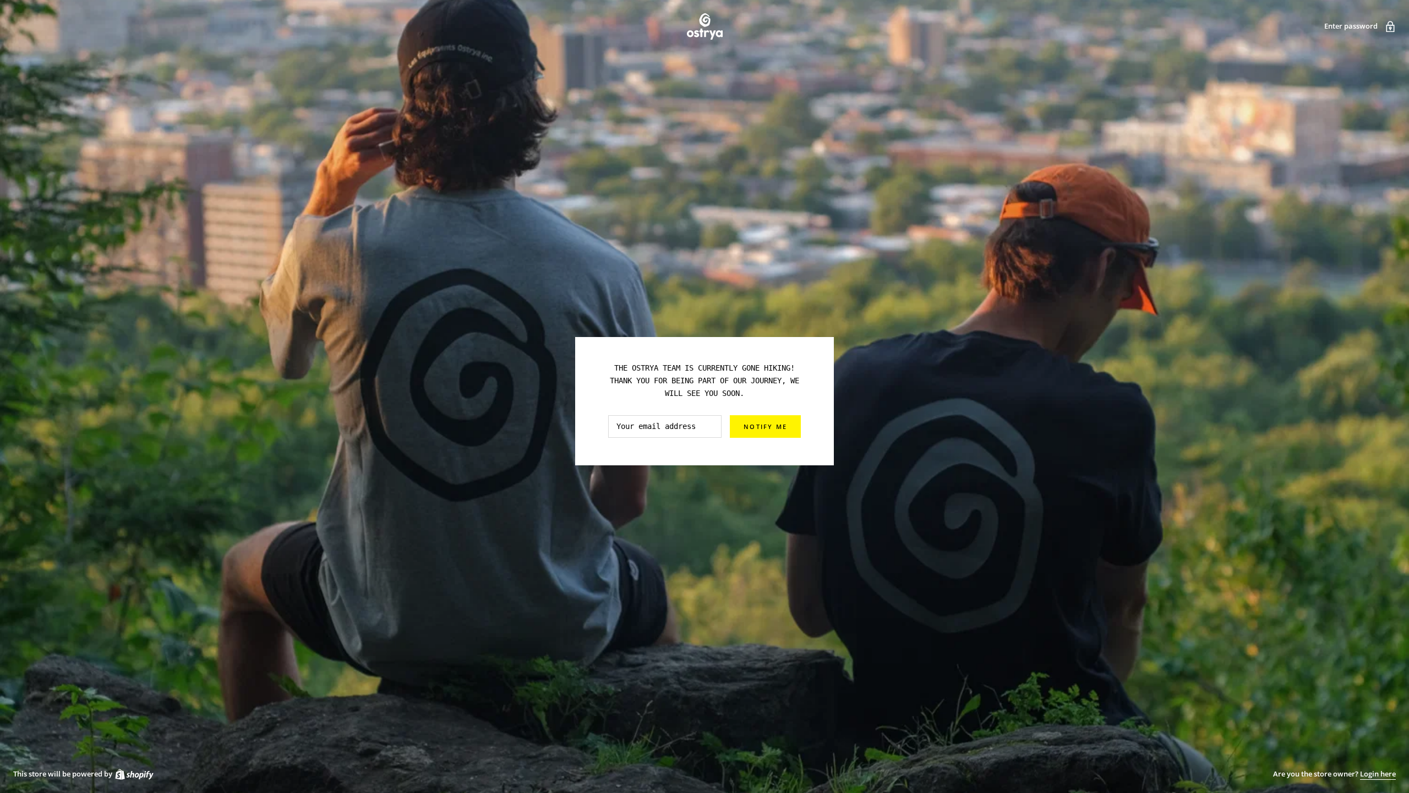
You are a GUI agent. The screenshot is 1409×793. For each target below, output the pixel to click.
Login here (1378, 774)
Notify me (765, 426)
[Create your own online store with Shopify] (134, 774)
